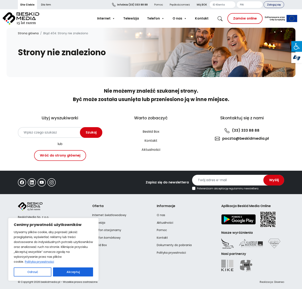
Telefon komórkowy (106, 238)
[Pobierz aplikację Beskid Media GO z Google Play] (238, 219)
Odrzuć (32, 272)
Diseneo (279, 282)
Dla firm (46, 4)
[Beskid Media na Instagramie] (51, 182)
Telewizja (131, 18)
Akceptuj (73, 272)
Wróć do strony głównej (60, 155)
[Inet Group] (246, 265)
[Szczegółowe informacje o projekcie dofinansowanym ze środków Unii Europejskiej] (281, 18)
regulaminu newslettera (243, 188)
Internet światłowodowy (109, 215)
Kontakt (202, 18)
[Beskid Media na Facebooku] (22, 182)
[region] (53, 249)
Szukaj (91, 132)
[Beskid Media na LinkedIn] (32, 182)
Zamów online (245, 18)
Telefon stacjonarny (106, 230)
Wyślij (274, 180)
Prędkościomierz (180, 4)
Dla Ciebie (27, 4)
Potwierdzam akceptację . (228, 188)
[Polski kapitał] (227, 243)
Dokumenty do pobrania (174, 245)
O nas (177, 18)
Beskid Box (151, 131)
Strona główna (28, 33)
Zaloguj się (274, 4)
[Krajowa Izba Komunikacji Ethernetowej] (227, 265)
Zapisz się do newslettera (167, 182)
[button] (296, 46)
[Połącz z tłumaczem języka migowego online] (296, 57)
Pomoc (158, 4)
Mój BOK (202, 4)
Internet (104, 18)
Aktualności (151, 149)
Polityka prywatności (39, 262)
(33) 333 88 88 (132, 4)
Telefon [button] (153, 18)
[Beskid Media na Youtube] (42, 182)
